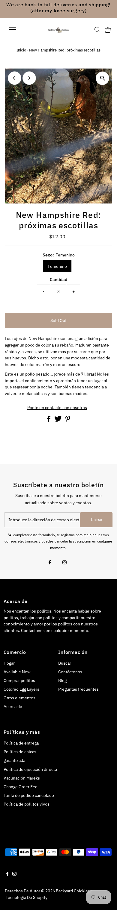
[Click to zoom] (102, 78)
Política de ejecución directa (30, 769)
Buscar (64, 663)
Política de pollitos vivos (27, 804)
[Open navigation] (17, 29)
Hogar (9, 663)
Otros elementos (19, 698)
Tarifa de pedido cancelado (29, 795)
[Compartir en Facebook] (49, 420)
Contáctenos (70, 671)
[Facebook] (49, 563)
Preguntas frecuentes (78, 689)
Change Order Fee (21, 786)
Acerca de (13, 706)
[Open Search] (97, 30)
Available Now (17, 671)
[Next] (29, 78)
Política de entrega (21, 743)
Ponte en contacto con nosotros (57, 408)
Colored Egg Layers (21, 689)
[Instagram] (64, 563)
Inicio (21, 50)
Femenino (57, 266)
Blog (62, 680)
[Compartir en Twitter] (58, 420)
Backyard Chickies (73, 891)
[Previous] (14, 78)
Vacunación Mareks (22, 778)
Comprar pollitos (19, 680)
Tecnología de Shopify (26, 897)
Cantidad (58, 279)
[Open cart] (108, 29)
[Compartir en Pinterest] (67, 420)
